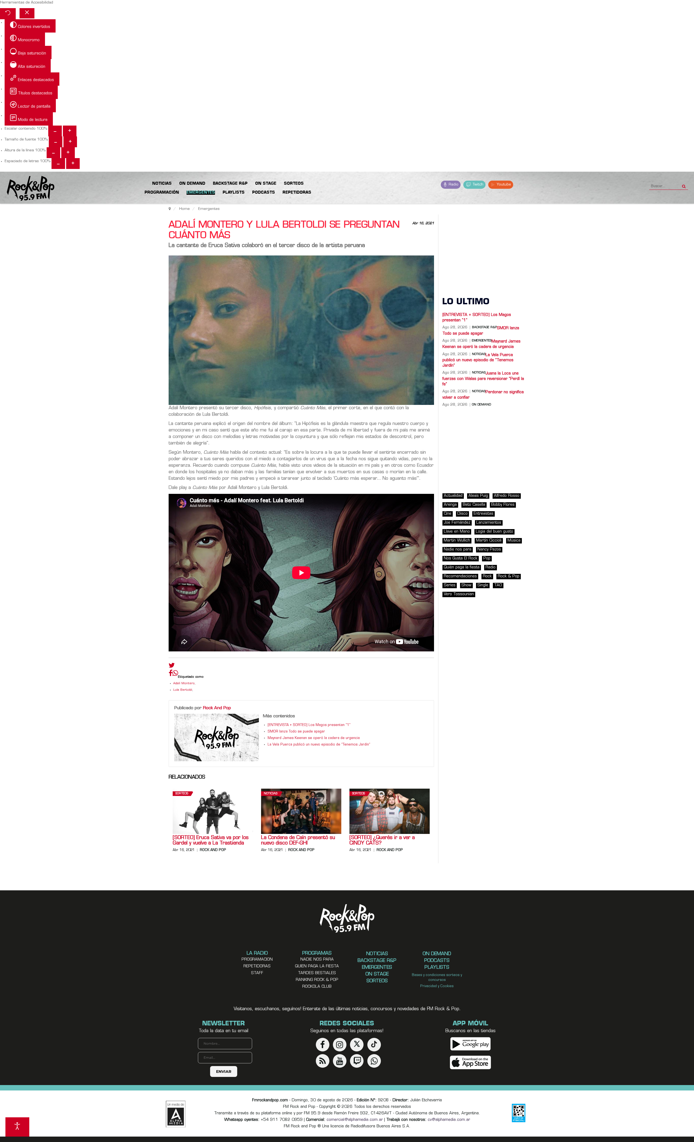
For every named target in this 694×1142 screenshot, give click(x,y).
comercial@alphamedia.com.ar (355, 1120)
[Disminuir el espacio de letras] (58, 163)
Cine (447, 514)
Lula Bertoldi (182, 690)
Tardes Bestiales (317, 973)
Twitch (477, 184)
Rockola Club (317, 987)
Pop (486, 558)
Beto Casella (474, 505)
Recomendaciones (460, 576)
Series (449, 585)
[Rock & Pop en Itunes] (470, 1062)
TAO (498, 585)
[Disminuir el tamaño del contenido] (55, 131)
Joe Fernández (457, 523)
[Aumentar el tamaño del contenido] (69, 131)
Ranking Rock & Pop (317, 980)
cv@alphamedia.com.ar (449, 1120)
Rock (487, 576)
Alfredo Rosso (506, 496)
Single (482, 585)
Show (466, 585)
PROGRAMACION (257, 960)
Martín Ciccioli (489, 541)
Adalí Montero (184, 683)
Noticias (270, 793)
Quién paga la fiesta (462, 567)
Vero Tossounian (459, 594)
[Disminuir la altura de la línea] (53, 152)
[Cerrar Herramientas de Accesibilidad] (27, 13)
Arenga (450, 505)
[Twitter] (172, 666)
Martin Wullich (457, 541)
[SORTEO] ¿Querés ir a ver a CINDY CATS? (382, 841)
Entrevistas (483, 514)
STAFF (257, 973)
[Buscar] (684, 184)
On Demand (481, 405)
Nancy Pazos (489, 550)
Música (513, 541)
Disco (462, 514)
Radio (453, 184)
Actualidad (453, 496)
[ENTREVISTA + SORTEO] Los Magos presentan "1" (309, 725)
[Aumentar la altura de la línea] (68, 152)
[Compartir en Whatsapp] (175, 673)
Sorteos (181, 793)
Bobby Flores (503, 505)
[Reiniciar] (8, 13)
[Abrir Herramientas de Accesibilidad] (17, 1127)
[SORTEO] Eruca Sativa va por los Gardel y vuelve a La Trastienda (211, 841)
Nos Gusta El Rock (460, 558)
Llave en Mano (457, 532)
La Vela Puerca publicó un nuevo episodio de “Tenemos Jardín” (319, 744)
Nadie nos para (457, 550)
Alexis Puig (478, 496)
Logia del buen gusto (494, 532)
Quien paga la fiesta (317, 966)
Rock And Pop (217, 708)
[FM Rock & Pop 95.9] (27, 188)
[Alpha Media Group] (175, 1114)
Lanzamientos (488, 523)
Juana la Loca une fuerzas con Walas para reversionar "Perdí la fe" (483, 379)
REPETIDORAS (257, 966)
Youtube (503, 184)
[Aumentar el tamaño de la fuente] (70, 141)
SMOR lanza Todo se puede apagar (296, 731)
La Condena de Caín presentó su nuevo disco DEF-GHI (298, 841)
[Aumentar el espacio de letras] (73, 163)
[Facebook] (170, 674)
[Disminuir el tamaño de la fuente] (55, 141)
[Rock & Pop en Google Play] (470, 1043)
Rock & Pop (508, 576)
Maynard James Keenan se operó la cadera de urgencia (314, 738)
